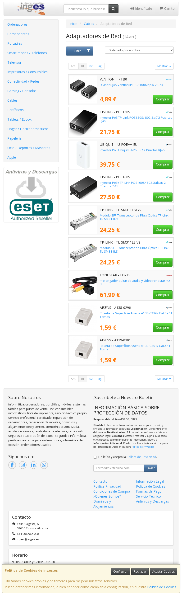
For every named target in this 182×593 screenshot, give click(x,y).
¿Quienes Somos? (107, 496)
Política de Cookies (161, 587)
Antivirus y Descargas (152, 501)
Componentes (18, 34)
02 (91, 66)
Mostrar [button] (163, 66)
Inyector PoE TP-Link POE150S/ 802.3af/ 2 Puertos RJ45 (136, 119)
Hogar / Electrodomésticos (28, 129)
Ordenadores (17, 24)
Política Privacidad (107, 486)
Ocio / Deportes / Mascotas (28, 148)
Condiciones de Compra (111, 491)
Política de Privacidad (143, 446)
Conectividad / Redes (23, 81)
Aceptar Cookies (163, 571)
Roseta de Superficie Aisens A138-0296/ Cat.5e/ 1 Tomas (136, 315)
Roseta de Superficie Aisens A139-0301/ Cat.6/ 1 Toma (135, 347)
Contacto (100, 481)
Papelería (14, 138)
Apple (11, 157)
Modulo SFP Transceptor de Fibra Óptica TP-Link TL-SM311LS (134, 250)
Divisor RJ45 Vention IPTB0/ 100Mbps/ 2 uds (131, 85)
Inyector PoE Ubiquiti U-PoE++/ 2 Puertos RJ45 (132, 150)
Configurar (120, 571)
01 (82, 66)
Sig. (100, 66)
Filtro (78, 51)
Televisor (14, 62)
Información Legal (150, 481)
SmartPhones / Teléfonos (27, 53)
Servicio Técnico (148, 496)
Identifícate (143, 8)
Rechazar (140, 571)
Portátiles (14, 43)
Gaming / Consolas (21, 91)
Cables (12, 100)
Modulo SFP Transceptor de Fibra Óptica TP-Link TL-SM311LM (134, 217)
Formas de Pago (149, 491)
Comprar (162, 99)
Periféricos (15, 110)
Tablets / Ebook (19, 119)
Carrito (169, 8)
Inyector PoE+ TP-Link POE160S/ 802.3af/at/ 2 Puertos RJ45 (133, 184)
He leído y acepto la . (127, 457)
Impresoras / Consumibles (27, 72)
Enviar (151, 468)
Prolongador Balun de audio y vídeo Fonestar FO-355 (135, 282)
